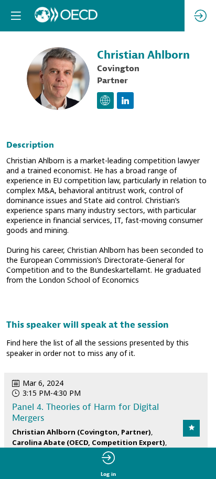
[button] (15, 15)
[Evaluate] (191, 428)
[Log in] (200, 15)
